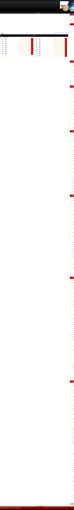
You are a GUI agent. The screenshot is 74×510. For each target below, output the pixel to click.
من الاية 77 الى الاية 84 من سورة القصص (58, 53)
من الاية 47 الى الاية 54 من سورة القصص (58, 47)
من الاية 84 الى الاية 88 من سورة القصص (25, 53)
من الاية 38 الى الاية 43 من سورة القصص (58, 45)
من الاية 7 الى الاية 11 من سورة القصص (58, 41)
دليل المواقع (19, 507)
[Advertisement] (35, 23)
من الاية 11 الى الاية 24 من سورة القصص (25, 41)
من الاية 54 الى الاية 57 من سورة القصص (25, 47)
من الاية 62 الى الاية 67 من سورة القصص (25, 49)
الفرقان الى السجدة (61, 32)
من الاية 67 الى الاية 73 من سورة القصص (58, 51)
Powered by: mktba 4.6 (40, 505)
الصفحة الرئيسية (67, 32)
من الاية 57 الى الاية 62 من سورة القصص (58, 49)
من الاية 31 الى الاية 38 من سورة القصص (25, 43)
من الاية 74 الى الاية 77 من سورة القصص (25, 51)
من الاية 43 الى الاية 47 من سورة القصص (25, 45)
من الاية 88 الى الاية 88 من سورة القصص (58, 55)
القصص (55, 32)
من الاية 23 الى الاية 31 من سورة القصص (58, 43)
